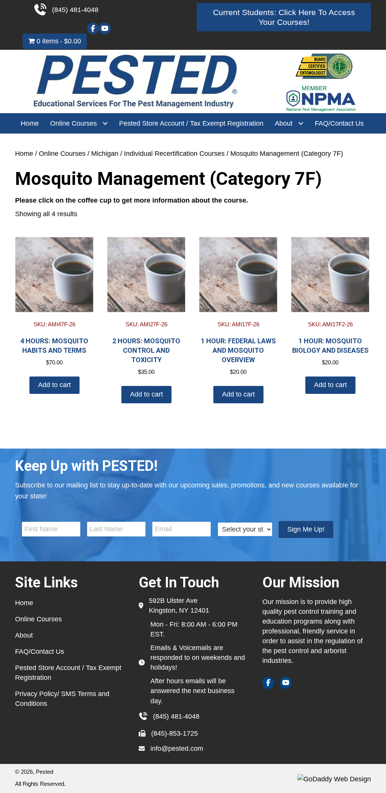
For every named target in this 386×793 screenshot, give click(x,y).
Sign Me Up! (306, 529)
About (24, 635)
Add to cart (54, 385)
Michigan (104, 153)
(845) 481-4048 (176, 716)
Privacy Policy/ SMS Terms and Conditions (62, 698)
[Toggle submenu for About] (300, 123)
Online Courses (62, 153)
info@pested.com (176, 748)
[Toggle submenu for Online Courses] (105, 123)
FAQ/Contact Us (39, 651)
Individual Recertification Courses (174, 153)
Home (24, 153)
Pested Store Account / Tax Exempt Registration (68, 672)
